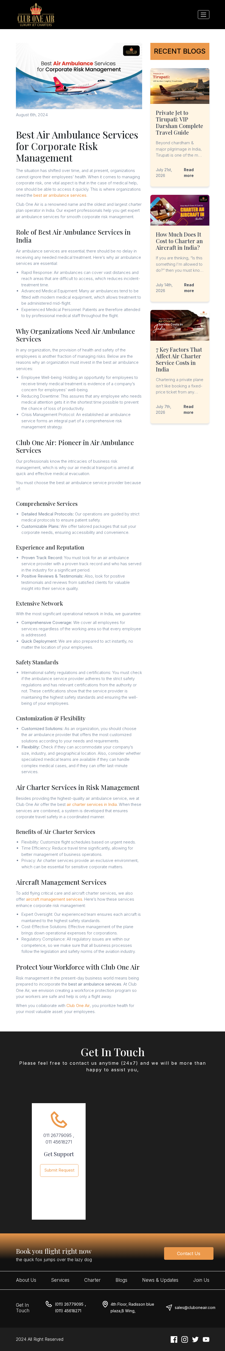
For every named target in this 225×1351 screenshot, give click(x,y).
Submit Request (59, 1170)
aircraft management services (54, 899)
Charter (92, 1280)
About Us (26, 1280)
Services (60, 1280)
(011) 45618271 (68, 1310)
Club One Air (78, 1005)
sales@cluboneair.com (195, 1307)
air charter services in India (92, 804)
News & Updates (160, 1280)
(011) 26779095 (69, 1304)
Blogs (121, 1280)
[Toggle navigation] (203, 14)
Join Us (201, 1280)
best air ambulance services (59, 195)
